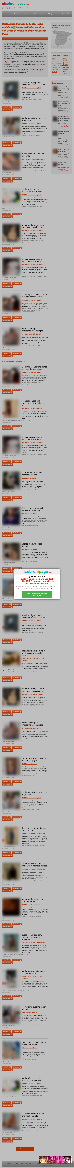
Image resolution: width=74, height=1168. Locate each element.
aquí (51, 588)
